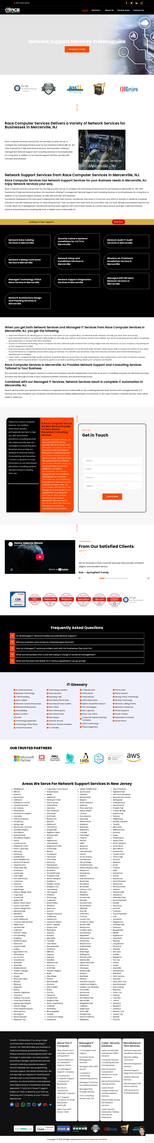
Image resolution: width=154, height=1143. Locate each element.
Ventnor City (85, 889)
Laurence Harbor (54, 922)
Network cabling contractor (131, 1058)
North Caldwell (53, 924)
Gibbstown (18, 924)
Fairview (116, 816)
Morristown (118, 884)
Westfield (117, 938)
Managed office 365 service (88, 1067)
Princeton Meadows (122, 794)
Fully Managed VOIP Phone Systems (132, 1085)
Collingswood (119, 802)
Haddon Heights (54, 970)
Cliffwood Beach (21, 819)
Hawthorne (118, 878)
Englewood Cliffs (54, 846)
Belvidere (18, 913)
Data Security (55, 693)
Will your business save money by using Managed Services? (45, 642)
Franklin (116, 954)
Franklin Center (53, 884)
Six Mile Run (19, 821)
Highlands (51, 797)
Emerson (51, 984)
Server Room (120, 720)
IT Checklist (54, 727)
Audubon (84, 824)
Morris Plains (52, 903)
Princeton (117, 946)
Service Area (123, 10)
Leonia (83, 854)
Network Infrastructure (26, 707)
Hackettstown (86, 865)
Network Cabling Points (125, 703)
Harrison (116, 889)
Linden (116, 965)
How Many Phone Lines (59, 700)
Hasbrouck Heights (88, 984)
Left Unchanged (89, 707)
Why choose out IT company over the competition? (65, 1053)
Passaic (116, 995)
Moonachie (19, 797)
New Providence (87, 1016)
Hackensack (118, 970)
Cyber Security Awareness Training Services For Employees (110, 1113)
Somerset (117, 919)
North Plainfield (119, 900)
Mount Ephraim (20, 1016)
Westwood (85, 927)
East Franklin (52, 987)
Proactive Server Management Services (86, 1060)
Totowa (83, 916)
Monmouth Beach (22, 862)
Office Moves (88, 696)
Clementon (52, 827)
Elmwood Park (119, 886)
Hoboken (117, 979)
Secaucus (117, 905)
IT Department (88, 690)
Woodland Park (86, 998)
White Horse (85, 821)
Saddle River (19, 857)
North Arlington (119, 843)
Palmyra (50, 957)
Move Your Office (89, 714)
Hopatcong (118, 813)
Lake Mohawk (86, 851)
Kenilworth (51, 1019)
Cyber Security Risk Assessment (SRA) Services (110, 1053)
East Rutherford (87, 878)
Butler (49, 989)
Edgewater (85, 1008)
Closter (83, 813)
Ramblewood (53, 867)
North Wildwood (21, 919)
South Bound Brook (22, 1000)
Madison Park (52, 1000)
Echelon (83, 973)
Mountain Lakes (20, 979)
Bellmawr (84, 949)
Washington (118, 837)
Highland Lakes (53, 832)
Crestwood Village (55, 1016)
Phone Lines (120, 690)
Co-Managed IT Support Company (65, 1070)
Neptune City (20, 1019)
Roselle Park (85, 1014)
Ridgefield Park (86, 1003)
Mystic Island (85, 810)
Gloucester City (87, 938)
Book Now (118, 222)
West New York (119, 981)
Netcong (18, 851)
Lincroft (50, 911)
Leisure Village (20, 1006)
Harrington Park (53, 800)
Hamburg (18, 854)
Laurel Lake (18, 873)
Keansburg (85, 873)
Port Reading (19, 935)
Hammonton (118, 805)
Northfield (51, 1008)
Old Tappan (52, 892)
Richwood (18, 943)
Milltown (50, 951)
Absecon (84, 846)
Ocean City (85, 919)
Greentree (84, 941)
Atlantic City (118, 1011)
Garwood (18, 995)
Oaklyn (17, 949)
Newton (83, 979)
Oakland (83, 1006)
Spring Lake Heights (22, 1003)
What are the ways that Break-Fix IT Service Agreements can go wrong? (51, 661)
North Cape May (21, 848)
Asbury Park (118, 840)
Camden (117, 998)
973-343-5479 (22, 3)
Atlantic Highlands (22, 992)
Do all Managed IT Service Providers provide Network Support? (46, 635)
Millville (116, 932)
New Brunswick (119, 984)
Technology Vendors (58, 690)
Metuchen (117, 827)
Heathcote (52, 919)
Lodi (114, 916)
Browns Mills (85, 924)
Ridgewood (118, 922)
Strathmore (52, 998)
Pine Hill (83, 911)
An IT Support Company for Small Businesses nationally (65, 1101)
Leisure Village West (23, 892)
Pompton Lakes (87, 922)
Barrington (51, 930)
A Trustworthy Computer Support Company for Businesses (65, 1079)
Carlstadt (51, 900)
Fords (115, 835)
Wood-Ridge (85, 862)
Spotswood (85, 791)
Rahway (116, 941)
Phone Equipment (90, 727)
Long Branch (118, 943)
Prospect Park (53, 875)
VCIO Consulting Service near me (86, 1097)
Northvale (51, 816)
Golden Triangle (21, 970)
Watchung (51, 897)
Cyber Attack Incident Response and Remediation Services (110, 1091)
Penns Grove (52, 802)
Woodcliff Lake (53, 873)
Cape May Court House (57, 789)
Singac (17, 976)
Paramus (117, 927)
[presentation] (80, 578)
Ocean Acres (118, 854)
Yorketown (51, 916)
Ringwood (84, 995)
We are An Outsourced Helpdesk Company (66, 1090)
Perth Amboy (119, 976)
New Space (54, 717)
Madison (116, 862)
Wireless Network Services (131, 1078)
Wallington (84, 954)
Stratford (51, 949)
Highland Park (119, 791)
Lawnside (18, 816)
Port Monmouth (21, 878)
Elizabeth (117, 1006)
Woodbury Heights (22, 837)
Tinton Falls (118, 857)
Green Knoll (52, 927)
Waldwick (84, 894)
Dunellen (50, 960)
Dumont (116, 859)
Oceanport (52, 854)
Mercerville (84, 1000)
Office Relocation (90, 700)
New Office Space (57, 710)
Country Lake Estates (23, 922)
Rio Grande (19, 808)
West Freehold (119, 789)
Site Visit (17, 717)
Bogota (83, 800)
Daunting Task (55, 696)
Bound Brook (85, 905)
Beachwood (85, 943)
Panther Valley (20, 932)
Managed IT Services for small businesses (88, 1083)
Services (96, 10)
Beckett (50, 821)
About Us (109, 10)
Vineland (117, 1003)
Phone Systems (122, 710)
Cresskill (83, 832)
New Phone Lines (56, 714)
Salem (49, 837)
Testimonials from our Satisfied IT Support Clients (65, 1062)
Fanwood (51, 995)
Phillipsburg (118, 819)
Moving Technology (123, 700)
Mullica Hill (18, 900)
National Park (19, 835)
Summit (116, 908)
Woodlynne (19, 832)
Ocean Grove (20, 843)
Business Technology (25, 693)
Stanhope (18, 870)
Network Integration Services (132, 1065)
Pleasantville (118, 892)
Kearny (116, 962)
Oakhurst (18, 930)
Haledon (83, 794)
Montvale (84, 819)
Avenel (116, 875)
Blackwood (51, 819)
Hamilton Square (87, 981)
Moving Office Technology (126, 696)
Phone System (121, 693)
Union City (117, 992)
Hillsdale (83, 908)
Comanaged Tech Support (87, 1051)
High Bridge (19, 889)
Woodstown (19, 960)
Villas (82, 843)
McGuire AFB (52, 835)
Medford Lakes (20, 941)
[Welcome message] (142, 1131)
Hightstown (52, 840)
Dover (115, 865)
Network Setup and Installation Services (132, 1051)
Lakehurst (18, 800)
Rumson (50, 935)
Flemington (19, 1014)
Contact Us (138, 10)
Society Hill (18, 897)
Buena (16, 989)
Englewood (118, 935)
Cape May (18, 894)
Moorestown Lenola (121, 797)
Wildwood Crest (21, 846)
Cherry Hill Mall (119, 810)
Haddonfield (85, 946)
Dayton (50, 979)
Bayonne (117, 989)
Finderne (50, 894)
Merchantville (20, 911)
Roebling (17, 938)
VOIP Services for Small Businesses (131, 1091)
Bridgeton (117, 957)
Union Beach (52, 843)
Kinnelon (83, 892)
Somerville (84, 989)
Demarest (51, 813)
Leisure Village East (22, 908)
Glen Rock (84, 965)
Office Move (87, 693)
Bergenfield (118, 930)
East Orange (118, 987)
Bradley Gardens (120, 821)
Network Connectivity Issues (28, 703)
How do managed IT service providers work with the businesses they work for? (54, 648)
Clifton (116, 1000)
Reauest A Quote (77, 49)
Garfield (116, 949)
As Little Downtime (24, 690)
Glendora (51, 808)
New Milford (118, 848)
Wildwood (51, 824)
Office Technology (90, 723)
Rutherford (117, 873)
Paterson (117, 1008)
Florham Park (85, 957)
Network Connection (124, 707)
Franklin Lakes (86, 930)
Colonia (116, 867)
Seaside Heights (21, 829)
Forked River (52, 805)
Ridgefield (84, 935)
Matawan (84, 827)
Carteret (117, 911)
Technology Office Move (27, 724)
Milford (17, 791)
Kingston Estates (54, 913)
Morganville (52, 829)
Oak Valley (18, 875)
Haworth (17, 884)
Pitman (83, 840)
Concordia (18, 886)
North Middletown (21, 859)
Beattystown (19, 1011)
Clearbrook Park (21, 805)
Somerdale (52, 848)
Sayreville (117, 968)
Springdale (117, 800)
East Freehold (53, 810)
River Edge (84, 951)
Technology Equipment (26, 720)
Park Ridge (84, 835)
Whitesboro (19, 810)
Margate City (53, 886)
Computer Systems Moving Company (94, 718)
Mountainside (53, 946)
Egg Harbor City (21, 951)
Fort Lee (116, 960)
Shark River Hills (20, 867)
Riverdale (18, 962)
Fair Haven (51, 857)
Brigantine (84, 829)
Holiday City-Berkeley (89, 987)
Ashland (83, 805)
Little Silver (51, 859)
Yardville (50, 941)
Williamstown (119, 829)
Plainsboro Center (22, 802)
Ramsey (116, 832)
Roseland (51, 870)
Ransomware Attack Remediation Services (111, 1102)
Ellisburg (17, 984)
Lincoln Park (85, 897)
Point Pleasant (119, 881)
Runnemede (85, 797)
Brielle (49, 794)
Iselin (115, 870)
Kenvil (16, 840)
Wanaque (84, 968)
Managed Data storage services (86, 1090)
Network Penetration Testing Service (111, 1082)
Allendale (51, 938)
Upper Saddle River (88, 789)
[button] (102, 578)
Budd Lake (84, 881)
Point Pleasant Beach (23, 1008)
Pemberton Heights (22, 813)
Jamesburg (52, 889)
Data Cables (21, 700)
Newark (116, 1016)
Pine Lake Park (86, 808)
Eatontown (85, 992)
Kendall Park (85, 859)
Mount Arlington (54, 878)
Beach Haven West (22, 903)
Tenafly (116, 824)
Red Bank (84, 976)
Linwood (50, 932)
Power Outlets (121, 714)
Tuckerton (18, 881)
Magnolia (18, 987)
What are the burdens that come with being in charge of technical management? (56, 654)
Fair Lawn (117, 951)
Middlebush (19, 789)
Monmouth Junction (23, 827)
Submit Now (112, 496)
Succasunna (85, 816)
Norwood (51, 862)
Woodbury (84, 884)
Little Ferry (84, 913)
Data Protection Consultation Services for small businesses (109, 1073)
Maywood (84, 870)
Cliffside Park (118, 924)
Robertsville (85, 970)
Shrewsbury (19, 954)
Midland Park (52, 962)
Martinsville (85, 960)
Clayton (83, 837)
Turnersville (19, 916)
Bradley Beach (20, 968)
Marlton (83, 875)
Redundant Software (124, 717)
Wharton (51, 905)
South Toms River (21, 905)
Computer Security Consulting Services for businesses (110, 1062)
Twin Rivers (51, 943)
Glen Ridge (51, 976)
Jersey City (118, 1014)
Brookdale (84, 886)
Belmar (50, 851)
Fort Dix (50, 992)
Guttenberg (85, 932)
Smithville (51, 968)
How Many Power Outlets (60, 703)
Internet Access (56, 720)
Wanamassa (52, 791)
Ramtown (51, 908)
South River (118, 846)
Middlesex (84, 1019)
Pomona (50, 965)
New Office (54, 707)
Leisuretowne (20, 865)
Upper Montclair (87, 962)
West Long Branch (55, 1003)
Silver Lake (18, 973)
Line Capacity (88, 710)
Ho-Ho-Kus (19, 957)
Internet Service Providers (60, 724)
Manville (83, 900)
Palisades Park (119, 897)
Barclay (17, 981)
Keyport (50, 954)
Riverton (17, 794)
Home (85, 10)
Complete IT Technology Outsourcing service (88, 1076)
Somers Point (86, 903)
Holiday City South (22, 998)
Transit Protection (24, 727)
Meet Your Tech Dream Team (64, 1110)
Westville (18, 965)
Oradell (50, 1014)
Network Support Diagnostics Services (133, 1071)
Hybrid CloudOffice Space (93, 703)
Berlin (49, 973)
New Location (22, 714)
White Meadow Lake (89, 867)
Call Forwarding (22, 696)
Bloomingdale (53, 1011)
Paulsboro (51, 881)
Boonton (84, 848)
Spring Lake (19, 824)
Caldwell (50, 1006)
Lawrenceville (20, 946)
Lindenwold (118, 851)
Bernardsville (52, 981)
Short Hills (84, 1011)
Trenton (116, 1019)
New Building (21, 710)
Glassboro (117, 894)
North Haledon (86, 802)
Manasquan (52, 865)
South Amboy (86, 857)
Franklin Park (118, 808)
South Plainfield (120, 913)
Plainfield (117, 973)
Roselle (116, 903)
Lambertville (19, 927)
